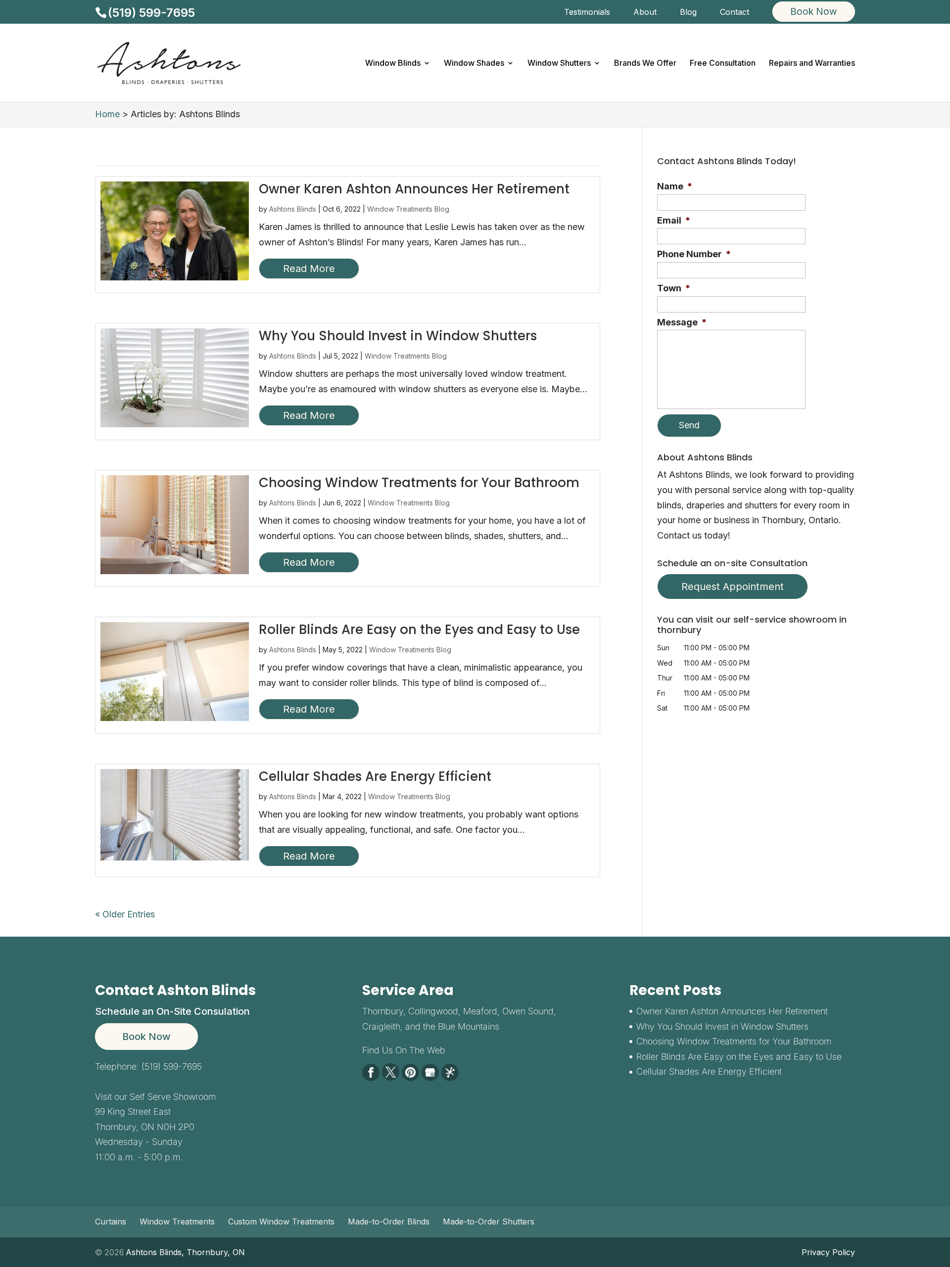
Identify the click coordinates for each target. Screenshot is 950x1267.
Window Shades (474, 63)
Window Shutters (559, 63)
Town (673, 288)
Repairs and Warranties (812, 63)
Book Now (146, 1036)
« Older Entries (125, 914)
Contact (734, 12)
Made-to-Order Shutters (488, 1221)
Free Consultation (723, 63)
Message (682, 322)
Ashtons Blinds (292, 209)
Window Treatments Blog (408, 209)
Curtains (110, 1221)
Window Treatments (177, 1221)
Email (673, 220)
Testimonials (587, 12)
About (645, 12)
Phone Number (694, 254)
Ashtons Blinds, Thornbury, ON (185, 1252)
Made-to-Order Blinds (388, 1221)
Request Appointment (732, 586)
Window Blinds (393, 63)
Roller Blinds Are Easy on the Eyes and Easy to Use (419, 629)
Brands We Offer (645, 63)
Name (674, 186)
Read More (309, 268)
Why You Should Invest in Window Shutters (398, 336)
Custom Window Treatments (281, 1221)
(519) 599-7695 (151, 12)
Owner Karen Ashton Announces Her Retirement (414, 189)
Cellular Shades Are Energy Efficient (375, 776)
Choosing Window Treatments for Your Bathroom (419, 483)
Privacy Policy (828, 1252)
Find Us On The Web (403, 1050)
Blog (688, 12)
